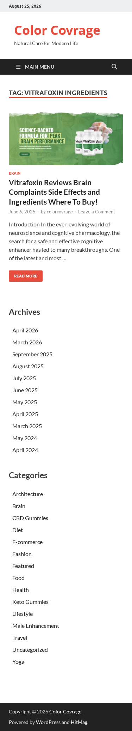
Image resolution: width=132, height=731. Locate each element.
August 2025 (28, 366)
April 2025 (25, 414)
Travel (19, 637)
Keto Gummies (30, 601)
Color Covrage (57, 30)
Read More (23, 274)
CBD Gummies (30, 517)
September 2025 (32, 354)
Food (18, 577)
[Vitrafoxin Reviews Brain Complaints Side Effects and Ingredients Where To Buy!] (66, 138)
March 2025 (27, 426)
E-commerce (27, 541)
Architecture (27, 494)
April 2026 (25, 330)
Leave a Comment (96, 211)
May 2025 (24, 402)
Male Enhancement (35, 625)
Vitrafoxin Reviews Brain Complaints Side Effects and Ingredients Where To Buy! (54, 192)
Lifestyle (22, 613)
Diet (17, 529)
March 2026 (27, 342)
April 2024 (25, 449)
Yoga (18, 661)
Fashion (22, 553)
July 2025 (24, 378)
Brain (14, 173)
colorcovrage (60, 211)
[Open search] (114, 67)
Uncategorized (30, 649)
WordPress (48, 722)
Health (20, 589)
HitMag (79, 722)
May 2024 (24, 438)
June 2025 (25, 390)
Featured (23, 565)
